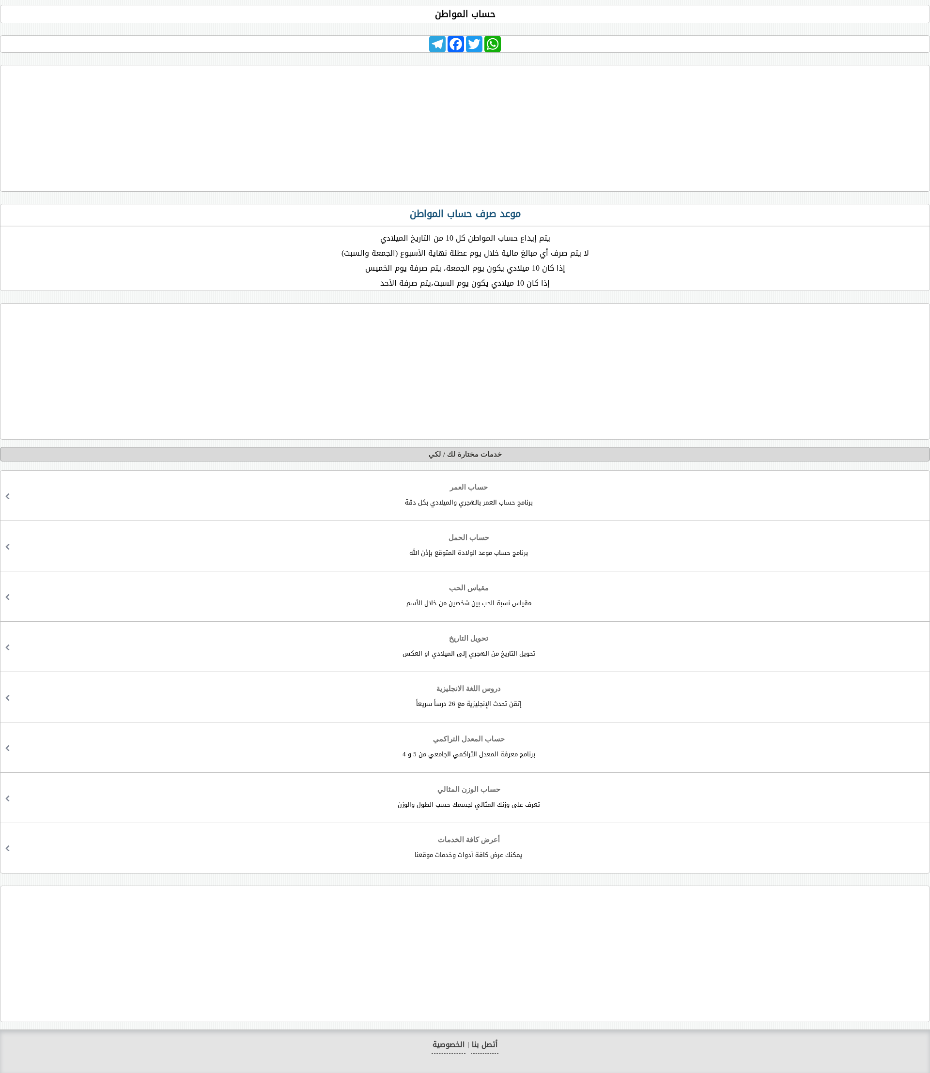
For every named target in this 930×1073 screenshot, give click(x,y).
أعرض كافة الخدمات (469, 848)
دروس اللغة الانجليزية (469, 697)
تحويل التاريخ (469, 646)
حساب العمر (469, 495)
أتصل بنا (484, 1044)
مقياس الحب (468, 596)
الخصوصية (449, 1044)
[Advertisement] (465, 125)
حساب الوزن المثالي (469, 798)
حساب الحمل (468, 546)
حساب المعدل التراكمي (469, 747)
